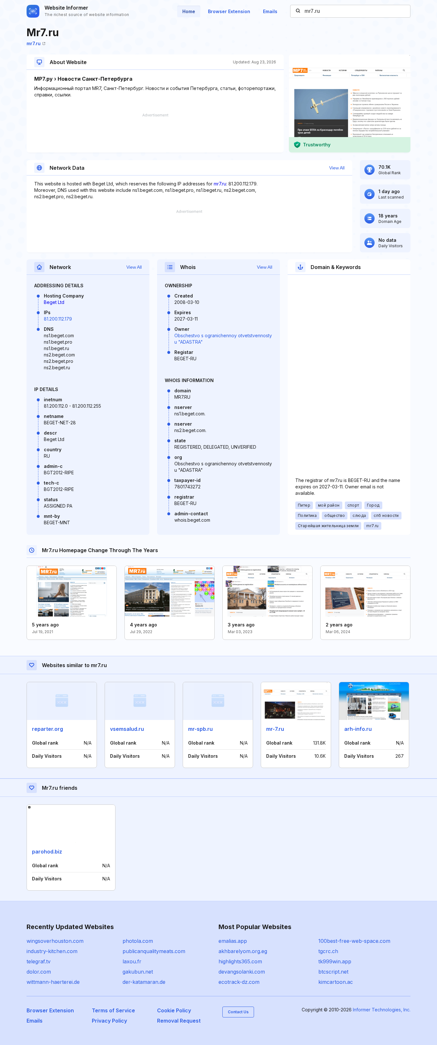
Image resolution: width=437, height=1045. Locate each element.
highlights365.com (240, 961)
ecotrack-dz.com (239, 982)
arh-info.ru (358, 729)
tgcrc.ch (328, 951)
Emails (270, 11)
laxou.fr (132, 961)
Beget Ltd (54, 302)
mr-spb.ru (200, 729)
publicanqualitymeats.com (154, 951)
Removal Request (179, 1020)
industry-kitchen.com (52, 951)
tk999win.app (334, 961)
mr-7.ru (275, 729)
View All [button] (337, 167)
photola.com (138, 941)
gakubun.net (138, 971)
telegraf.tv (39, 961)
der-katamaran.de (144, 982)
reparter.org (47, 729)
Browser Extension (229, 11)
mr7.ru (34, 43)
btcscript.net (333, 971)
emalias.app (233, 941)
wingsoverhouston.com (55, 941)
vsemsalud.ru (127, 729)
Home (188, 11)
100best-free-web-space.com (354, 941)
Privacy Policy (109, 1020)
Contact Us (238, 1011)
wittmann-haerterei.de (53, 982)
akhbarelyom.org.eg (243, 951)
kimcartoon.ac (335, 982)
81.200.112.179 (58, 319)
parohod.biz (47, 851)
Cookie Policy (174, 1010)
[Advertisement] (155, 132)
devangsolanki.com (242, 971)
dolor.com (39, 971)
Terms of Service (113, 1010)
